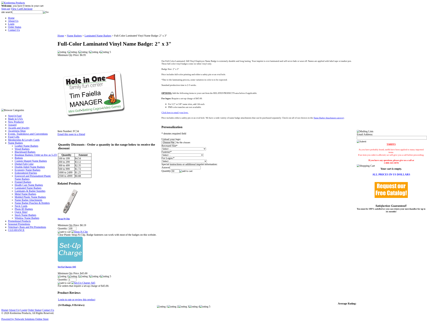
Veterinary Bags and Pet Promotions (27, 227)
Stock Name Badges (25, 215)
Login (11, 24)
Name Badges (15, 142)
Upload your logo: (171, 139)
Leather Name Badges (26, 145)
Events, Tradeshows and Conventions (28, 133)
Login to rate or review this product (76, 299)
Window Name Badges (27, 218)
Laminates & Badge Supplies (30, 191)
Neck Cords (21, 206)
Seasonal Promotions (19, 224)
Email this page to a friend (71, 134)
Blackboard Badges (25, 151)
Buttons (19, 157)
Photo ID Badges (24, 209)
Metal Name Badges (25, 194)
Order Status (14, 27)
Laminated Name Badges (28, 188)
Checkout (27, 8)
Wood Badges (22, 148)
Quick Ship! (21, 212)
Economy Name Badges (27, 170)
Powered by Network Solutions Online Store (25, 319)
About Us (13, 21)
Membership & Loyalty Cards (24, 139)
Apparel (12, 124)
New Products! (16, 121)
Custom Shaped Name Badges (31, 160)
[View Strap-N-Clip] (79, 231)
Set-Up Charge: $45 (67, 267)
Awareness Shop (17, 130)
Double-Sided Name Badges (30, 167)
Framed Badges (23, 182)
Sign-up (5, 8)
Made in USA (15, 118)
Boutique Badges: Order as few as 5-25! (36, 154)
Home (11, 18)
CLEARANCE (16, 230)
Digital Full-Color (24, 164)
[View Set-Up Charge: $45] (83, 282)
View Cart (16, 8)
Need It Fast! (15, 115)
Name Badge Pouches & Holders (32, 203)
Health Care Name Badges (29, 185)
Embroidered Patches (26, 173)
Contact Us (14, 30)
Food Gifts (13, 136)
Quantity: (166, 171)
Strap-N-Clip (64, 218)
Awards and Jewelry (19, 127)
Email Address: (365, 134)
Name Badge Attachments (28, 200)
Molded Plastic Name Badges (30, 197)
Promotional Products (19, 221)
